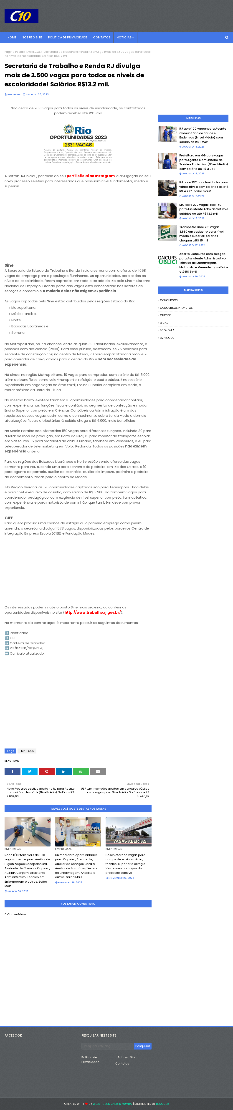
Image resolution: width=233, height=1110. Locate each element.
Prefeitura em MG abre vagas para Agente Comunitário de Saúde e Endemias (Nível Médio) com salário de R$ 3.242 (203, 162)
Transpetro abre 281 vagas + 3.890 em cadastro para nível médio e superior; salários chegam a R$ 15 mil (201, 234)
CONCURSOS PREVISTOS (176, 308)
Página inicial (14, 52)
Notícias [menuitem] (124, 37)
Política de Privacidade (90, 1059)
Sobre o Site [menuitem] (32, 37)
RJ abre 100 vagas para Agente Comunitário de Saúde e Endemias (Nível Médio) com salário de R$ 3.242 (202, 135)
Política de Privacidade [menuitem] (67, 37)
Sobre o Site (127, 1057)
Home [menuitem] (12, 37)
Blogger (162, 1104)
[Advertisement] (78, 231)
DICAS (164, 323)
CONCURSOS (169, 300)
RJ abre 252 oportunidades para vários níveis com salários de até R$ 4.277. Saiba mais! (203, 186)
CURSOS (166, 315)
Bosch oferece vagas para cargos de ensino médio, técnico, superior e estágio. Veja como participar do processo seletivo (126, 864)
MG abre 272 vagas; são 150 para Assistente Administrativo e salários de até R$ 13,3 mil (203, 209)
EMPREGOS (33, 52)
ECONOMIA (167, 330)
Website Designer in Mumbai (112, 1104)
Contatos (122, 1063)
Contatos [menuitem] (101, 37)
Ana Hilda (14, 94)
